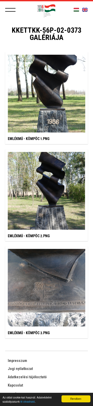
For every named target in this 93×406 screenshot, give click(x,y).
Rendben (75, 399)
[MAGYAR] (76, 10)
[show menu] (10, 10)
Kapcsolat (15, 385)
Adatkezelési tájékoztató (27, 377)
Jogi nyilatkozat (20, 369)
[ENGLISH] (85, 10)
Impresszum (17, 361)
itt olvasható (27, 401)
